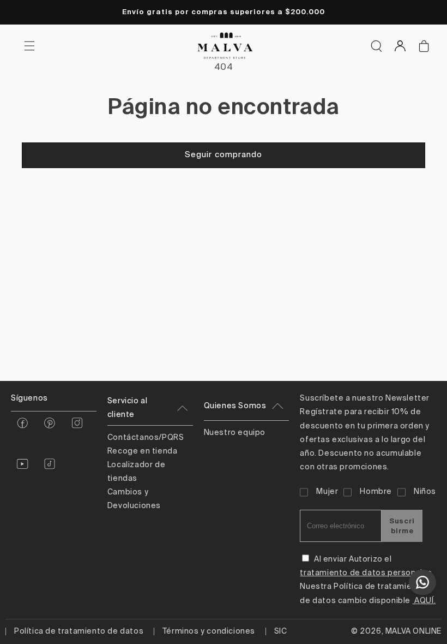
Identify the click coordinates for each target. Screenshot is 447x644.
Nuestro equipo (234, 433)
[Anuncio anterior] (21, 12)
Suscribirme (402, 525)
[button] (376, 46)
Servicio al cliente (127, 408)
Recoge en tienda (142, 451)
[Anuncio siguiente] (426, 12)
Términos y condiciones (208, 631)
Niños (425, 492)
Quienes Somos (235, 406)
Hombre (376, 492)
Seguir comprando (223, 155)
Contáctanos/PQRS (145, 438)
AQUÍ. (424, 601)
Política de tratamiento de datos (78, 631)
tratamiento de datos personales (366, 573)
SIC (280, 631)
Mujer (327, 492)
